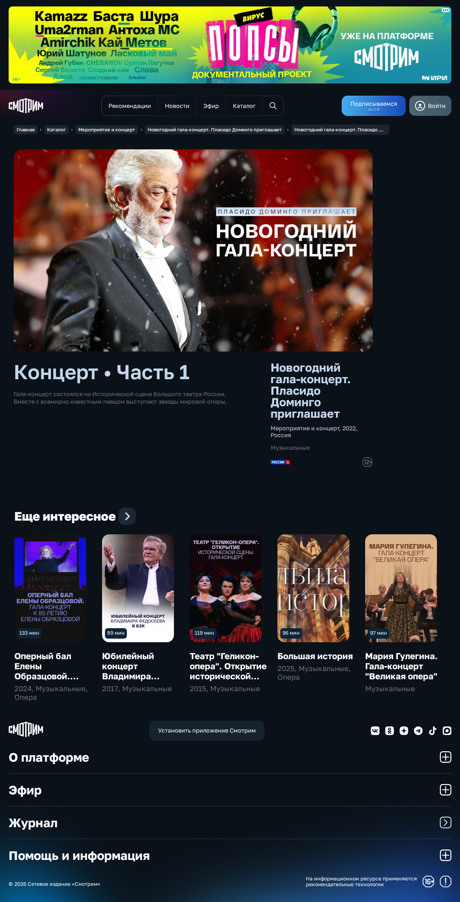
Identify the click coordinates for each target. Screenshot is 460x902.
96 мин (291, 633)
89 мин (116, 633)
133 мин (29, 633)
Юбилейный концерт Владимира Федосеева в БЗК (140, 671)
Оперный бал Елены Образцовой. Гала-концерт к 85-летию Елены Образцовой (49, 681)
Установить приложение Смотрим (207, 730)
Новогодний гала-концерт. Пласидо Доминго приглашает (215, 129)
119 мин (204, 633)
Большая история (315, 656)
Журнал (33, 822)
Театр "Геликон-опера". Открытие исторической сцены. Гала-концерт (228, 676)
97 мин (378, 633)
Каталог (56, 129)
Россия (281, 435)
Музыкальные (290, 447)
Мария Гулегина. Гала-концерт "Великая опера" (401, 666)
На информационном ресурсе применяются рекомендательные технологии (361, 882)
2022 (349, 428)
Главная (25, 129)
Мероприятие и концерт (106, 129)
